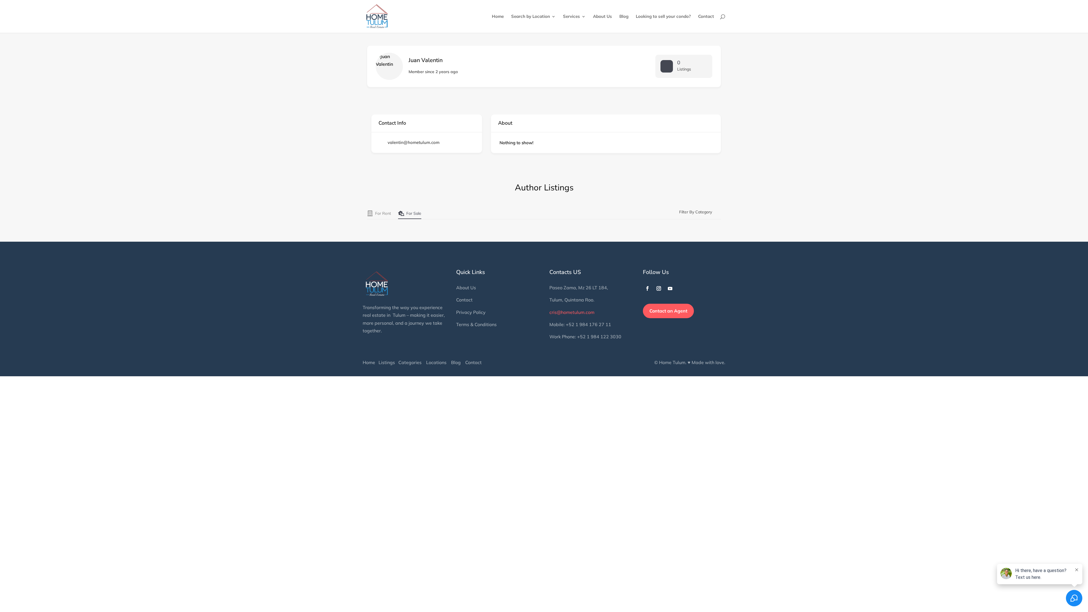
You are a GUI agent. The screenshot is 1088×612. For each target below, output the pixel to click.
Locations (436, 362)
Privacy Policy (471, 312)
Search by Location (530, 16)
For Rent (383, 213)
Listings (387, 362)
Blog (623, 16)
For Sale (413, 213)
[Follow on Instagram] (658, 288)
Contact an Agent (668, 311)
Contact (706, 16)
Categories (410, 362)
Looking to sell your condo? (663, 16)
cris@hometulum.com (571, 312)
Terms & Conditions (476, 324)
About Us (602, 16)
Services (571, 16)
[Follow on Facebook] (647, 288)
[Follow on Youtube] (670, 288)
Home (498, 16)
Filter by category (695, 211)
